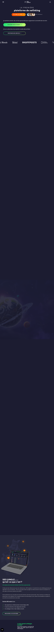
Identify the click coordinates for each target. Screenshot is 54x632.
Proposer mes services (14, 33)
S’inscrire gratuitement (13, 24)
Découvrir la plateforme (11, 613)
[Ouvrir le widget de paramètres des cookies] (2, 629)
